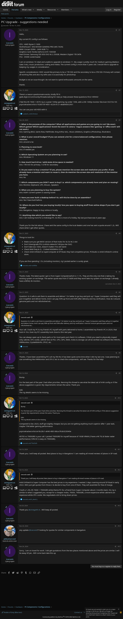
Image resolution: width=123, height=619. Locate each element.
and (30, 114)
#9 (119, 373)
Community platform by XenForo (62, 617)
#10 (119, 398)
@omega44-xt (34, 509)
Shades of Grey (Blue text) (12, 612)
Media (39, 9)
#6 (119, 292)
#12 (119, 470)
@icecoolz (33, 530)
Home (5, 9)
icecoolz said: (25, 317)
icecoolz (6, 25)
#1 (119, 30)
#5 (119, 272)
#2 (119, 90)
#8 (119, 353)
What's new (26, 9)
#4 (119, 233)
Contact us (78, 612)
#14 (119, 526)
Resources (51, 9)
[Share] (116, 30)
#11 (119, 449)
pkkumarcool (10, 539)
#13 (119, 506)
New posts (5, 14)
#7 (119, 313)
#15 (119, 546)
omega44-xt (9, 103)
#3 (119, 120)
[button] (33, 9)
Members (65, 9)
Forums (15, 9)
